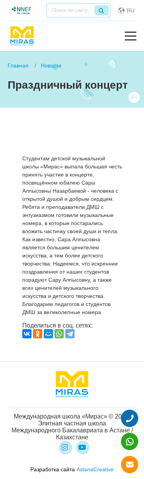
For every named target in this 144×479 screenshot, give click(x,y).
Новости (51, 65)
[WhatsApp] (59, 333)
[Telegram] (69, 333)
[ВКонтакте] (26, 333)
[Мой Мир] (48, 333)
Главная (18, 65)
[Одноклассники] (37, 333)
